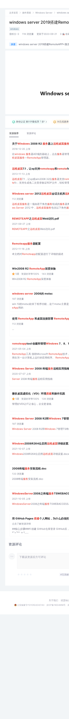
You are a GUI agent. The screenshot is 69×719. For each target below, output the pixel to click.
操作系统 (26, 12)
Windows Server (43, 12)
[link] (13, 12)
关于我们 (53, 600)
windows (14, 29)
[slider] (33, 574)
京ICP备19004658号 (55, 605)
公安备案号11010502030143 (30, 605)
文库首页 (13, 12)
